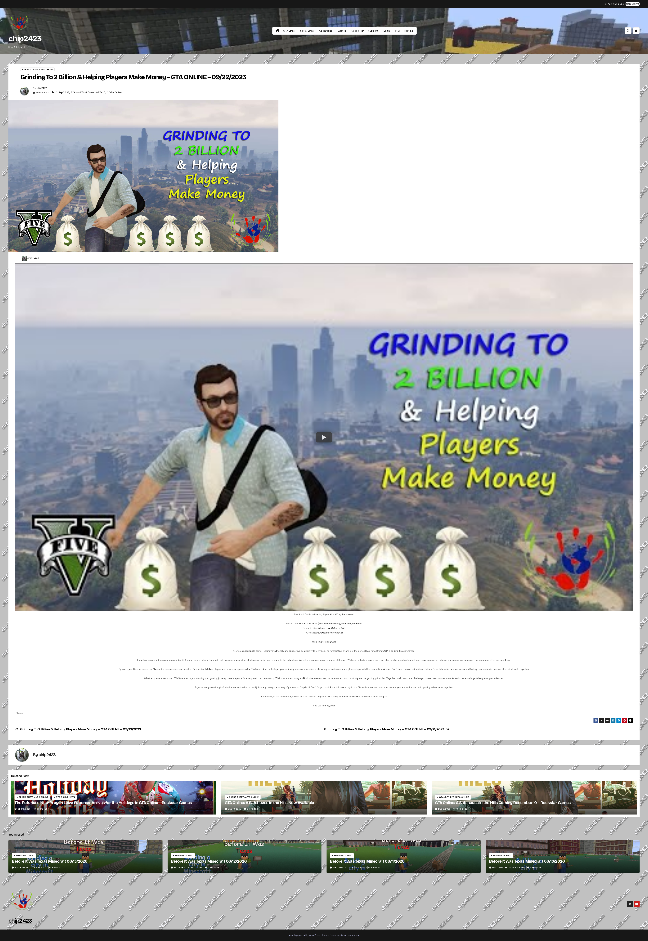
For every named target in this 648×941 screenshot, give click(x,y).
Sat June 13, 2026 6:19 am (30, 867)
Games (342, 30)
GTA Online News (65, 797)
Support (373, 30)
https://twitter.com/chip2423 (328, 632)
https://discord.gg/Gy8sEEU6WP (328, 628)
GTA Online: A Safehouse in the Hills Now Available (269, 802)
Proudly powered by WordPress (304, 935)
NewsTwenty (336, 935)
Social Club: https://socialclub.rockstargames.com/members (330, 623)
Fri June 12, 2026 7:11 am (188, 867)
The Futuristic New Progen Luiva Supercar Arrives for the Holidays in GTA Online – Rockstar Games (103, 802)
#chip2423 (62, 92)
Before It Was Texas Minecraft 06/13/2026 (49, 861)
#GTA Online (114, 92)
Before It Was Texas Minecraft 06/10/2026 (527, 861)
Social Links (307, 30)
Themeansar (352, 935)
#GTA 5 (100, 92)
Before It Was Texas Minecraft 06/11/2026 (367, 861)
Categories (325, 30)
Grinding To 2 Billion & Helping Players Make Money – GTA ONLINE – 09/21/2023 (384, 729)
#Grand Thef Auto (82, 92)
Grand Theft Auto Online (38, 69)
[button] (628, 30)
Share (19, 713)
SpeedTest (358, 30)
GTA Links (289, 30)
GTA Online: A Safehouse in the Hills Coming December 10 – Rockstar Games (503, 802)
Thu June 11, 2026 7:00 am (348, 867)
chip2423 (24, 38)
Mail (397, 30)
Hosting (408, 30)
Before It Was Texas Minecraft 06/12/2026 (209, 861)
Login (387, 30)
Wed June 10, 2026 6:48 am (508, 867)
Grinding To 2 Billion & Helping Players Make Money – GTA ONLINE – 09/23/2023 (80, 729)
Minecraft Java (25, 855)
